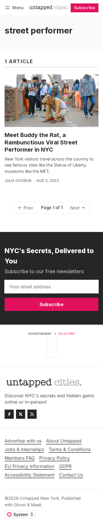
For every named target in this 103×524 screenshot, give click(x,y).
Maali (36, 504)
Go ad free (66, 333)
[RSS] (32, 414)
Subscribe (84, 7)
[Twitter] (20, 414)
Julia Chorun (18, 180)
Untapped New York (39, 498)
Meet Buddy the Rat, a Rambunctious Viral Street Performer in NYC (41, 142)
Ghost (20, 504)
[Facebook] (9, 414)
